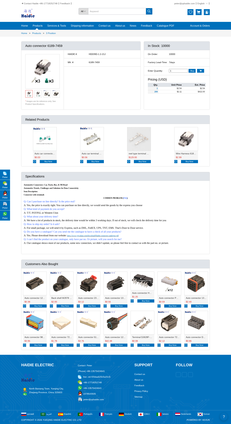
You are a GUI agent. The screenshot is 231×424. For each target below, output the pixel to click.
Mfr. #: (71, 62)
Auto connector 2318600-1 (91, 298)
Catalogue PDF (165, 25)
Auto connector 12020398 (37, 298)
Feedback (65, 3)
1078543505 (89, 394)
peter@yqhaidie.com (184, 3)
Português (88, 414)
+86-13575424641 (92, 388)
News (133, 25)
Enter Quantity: (155, 71)
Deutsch (128, 414)
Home (24, 25)
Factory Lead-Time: (157, 62)
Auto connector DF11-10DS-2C (201, 337)
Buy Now (48, 161)
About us (120, 25)
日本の (147, 414)
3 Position (51, 33)
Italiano (165, 414)
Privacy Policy (141, 391)
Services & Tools (56, 25)
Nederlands (186, 414)
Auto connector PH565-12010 (174, 298)
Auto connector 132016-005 (200, 298)
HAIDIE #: (72, 54)
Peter (5, 177)
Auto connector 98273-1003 (38, 337)
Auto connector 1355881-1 (118, 298)
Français (108, 414)
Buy (192, 71)
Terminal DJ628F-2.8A (143, 337)
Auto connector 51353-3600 (92, 337)
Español (67, 414)
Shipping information (82, 25)
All (83, 11)
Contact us (104, 25)
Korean (207, 414)
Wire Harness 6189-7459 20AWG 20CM (196, 153)
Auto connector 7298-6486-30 (174, 337)
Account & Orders (200, 25)
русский (30, 414)
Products (38, 25)
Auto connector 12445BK (117, 337)
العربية (49, 414)
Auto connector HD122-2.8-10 (147, 293)
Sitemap (138, 397)
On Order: (153, 54)
